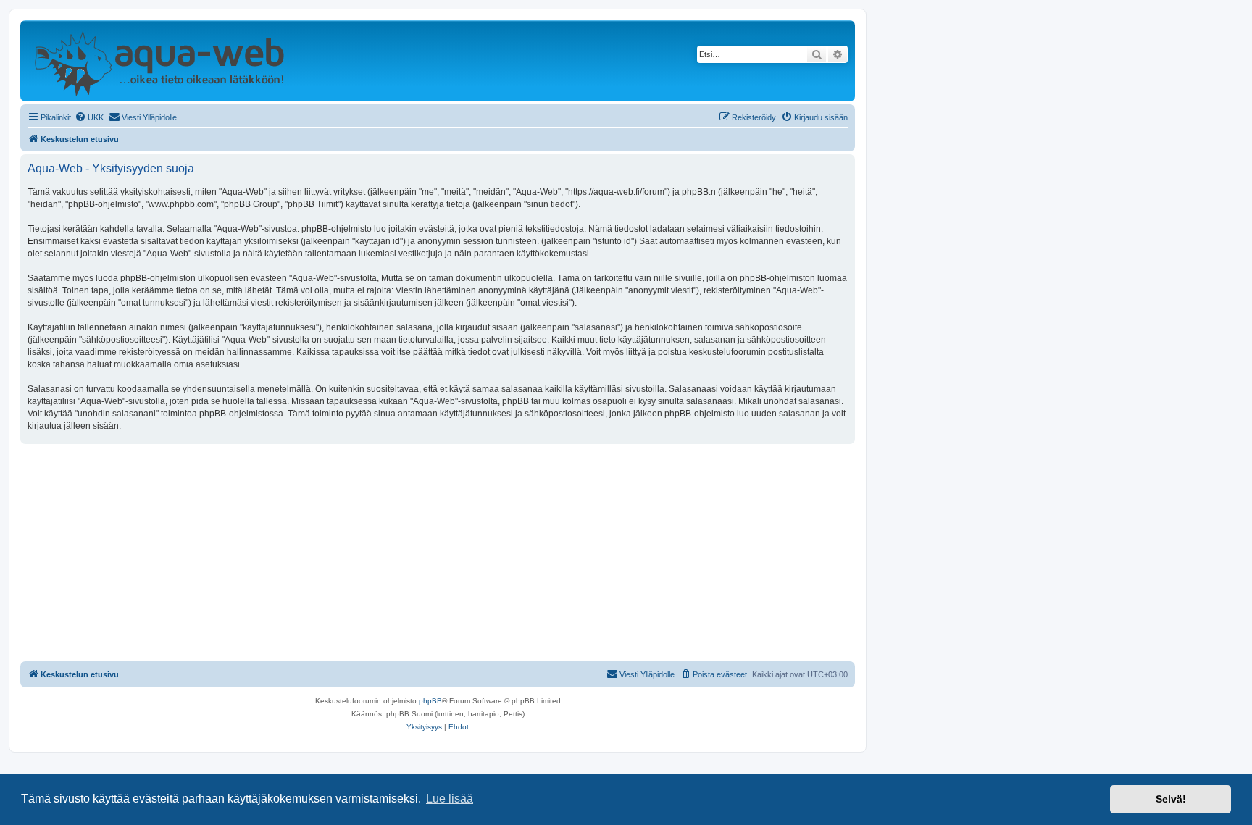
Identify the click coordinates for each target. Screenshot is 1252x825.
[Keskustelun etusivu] (159, 61)
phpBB (430, 701)
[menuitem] (89, 117)
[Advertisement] (437, 552)
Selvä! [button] (1171, 799)
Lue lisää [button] (449, 798)
